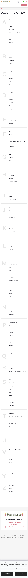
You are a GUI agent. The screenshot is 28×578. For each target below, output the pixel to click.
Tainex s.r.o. (11, 413)
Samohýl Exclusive (13, 386)
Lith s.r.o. (11, 243)
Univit (10, 438)
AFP (10, 19)
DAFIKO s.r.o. (12, 92)
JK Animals (11, 214)
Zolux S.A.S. (11, 488)
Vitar (10, 465)
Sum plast (11, 405)
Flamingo (11, 134)
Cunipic (10, 84)
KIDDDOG (11, 235)
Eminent (11, 123)
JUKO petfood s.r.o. (13, 217)
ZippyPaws (11, 485)
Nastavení (14, 569)
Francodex (11, 146)
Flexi (10, 138)
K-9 (10, 225)
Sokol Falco (11, 395)
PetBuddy (11, 335)
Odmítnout (7, 573)
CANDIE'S (11, 75)
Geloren (11, 154)
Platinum (11, 345)
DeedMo (11, 99)
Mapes (10, 261)
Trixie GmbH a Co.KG (13, 430)
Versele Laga (12, 456)
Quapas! (11, 353)
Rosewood (11, 365)
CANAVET (11, 71)
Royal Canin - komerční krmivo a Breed (17, 371)
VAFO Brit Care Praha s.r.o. (15, 449)
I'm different (11, 193)
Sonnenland (11, 399)
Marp (10, 267)
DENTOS (11, 102)
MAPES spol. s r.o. (13, 264)
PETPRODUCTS (12, 339)
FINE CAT (11, 131)
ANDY (10, 26)
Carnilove (11, 78)
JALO (10, 207)
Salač (10, 379)
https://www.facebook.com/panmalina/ (15, 527)
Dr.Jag (10, 109)
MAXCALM (11, 277)
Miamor (10, 283)
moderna (11, 290)
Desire (10, 105)
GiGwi (10, 160)
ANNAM (11, 36)
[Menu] (26, 2)
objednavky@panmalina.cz (15, 522)
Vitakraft (11, 459)
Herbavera (11, 175)
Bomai (10, 57)
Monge (10, 293)
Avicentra (11, 42)
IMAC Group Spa (12, 199)
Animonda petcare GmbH (14, 33)
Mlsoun (10, 287)
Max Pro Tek (11, 274)
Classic (10, 81)
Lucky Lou (11, 253)
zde (15, 565)
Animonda (11, 29)
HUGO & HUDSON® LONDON (15, 185)
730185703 (15, 524)
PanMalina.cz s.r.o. (13, 322)
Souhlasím (20, 574)
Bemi (10, 54)
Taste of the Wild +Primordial (15, 417)
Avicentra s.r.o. (12, 46)
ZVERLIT (11, 491)
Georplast (11, 157)
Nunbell (10, 311)
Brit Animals (11, 60)
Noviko (10, 308)
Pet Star (11, 332)
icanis (10, 196)
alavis (10, 23)
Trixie (10, 426)
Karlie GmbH (12, 232)
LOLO (10, 246)
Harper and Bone (12, 172)
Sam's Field (11, 382)
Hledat (24, 5)
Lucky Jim (11, 249)
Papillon (11, 326)
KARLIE (11, 228)
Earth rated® (12, 117)
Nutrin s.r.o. (11, 314)
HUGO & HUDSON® (13, 181)
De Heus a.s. (12, 96)
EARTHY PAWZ (12, 120)
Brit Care (11, 63)
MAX (10, 270)
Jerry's (10, 210)
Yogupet (11, 473)
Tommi (10, 420)
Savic (10, 389)
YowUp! (11, 477)
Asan (10, 39)
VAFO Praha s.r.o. (13, 452)
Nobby (10, 304)
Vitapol (10, 462)
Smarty (10, 392)
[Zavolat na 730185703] (18, 2)
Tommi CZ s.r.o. (12, 423)
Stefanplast (11, 402)
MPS (10, 297)
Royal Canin (11, 368)
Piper (10, 342)
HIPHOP (11, 178)
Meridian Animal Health (14, 280)
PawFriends (11, 329)
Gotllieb (10, 164)
